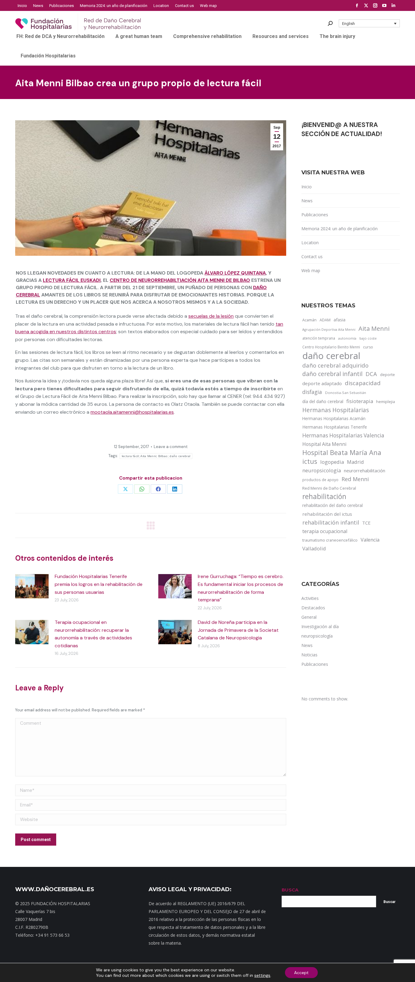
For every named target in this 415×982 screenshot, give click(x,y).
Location (310, 242)
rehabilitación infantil (330, 522)
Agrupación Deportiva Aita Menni (328, 329)
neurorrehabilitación (364, 470)
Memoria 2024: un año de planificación (339, 228)
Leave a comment (170, 446)
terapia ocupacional (324, 531)
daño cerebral (331, 356)
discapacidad (363, 383)
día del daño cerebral (322, 401)
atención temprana (318, 338)
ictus (309, 461)
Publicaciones (314, 214)
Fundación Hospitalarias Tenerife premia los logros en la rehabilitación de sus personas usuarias (98, 584)
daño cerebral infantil (332, 374)
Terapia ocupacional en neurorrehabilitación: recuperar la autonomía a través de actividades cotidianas (93, 634)
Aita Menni (373, 329)
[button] (369, 23)
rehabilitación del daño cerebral (332, 505)
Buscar (389, 902)
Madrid (355, 461)
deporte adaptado (322, 383)
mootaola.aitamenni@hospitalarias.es (132, 412)
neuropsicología (321, 470)
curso (368, 347)
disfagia (312, 391)
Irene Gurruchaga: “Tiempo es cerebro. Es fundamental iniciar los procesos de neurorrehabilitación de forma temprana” (240, 588)
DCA (371, 374)
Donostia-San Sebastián (345, 392)
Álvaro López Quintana (235, 273)
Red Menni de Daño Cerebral (329, 488)
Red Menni (355, 479)
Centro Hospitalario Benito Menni (331, 346)
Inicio (306, 187)
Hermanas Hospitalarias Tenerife (334, 427)
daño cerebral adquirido (335, 365)
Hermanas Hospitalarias (335, 410)
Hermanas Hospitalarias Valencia (343, 435)
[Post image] (32, 586)
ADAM (325, 320)
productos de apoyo (320, 479)
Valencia (370, 539)
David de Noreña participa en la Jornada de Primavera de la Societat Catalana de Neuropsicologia (238, 630)
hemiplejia (385, 401)
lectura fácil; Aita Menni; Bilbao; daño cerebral (156, 456)
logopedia (332, 461)
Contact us (312, 256)
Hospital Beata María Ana (341, 453)
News (307, 201)
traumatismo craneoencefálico (330, 540)
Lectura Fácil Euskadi (72, 280)
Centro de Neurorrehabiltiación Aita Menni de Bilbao (180, 280)
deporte (387, 374)
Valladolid (314, 548)
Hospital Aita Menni (324, 444)
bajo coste (368, 338)
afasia (339, 320)
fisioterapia (359, 401)
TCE (366, 523)
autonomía (347, 338)
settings (262, 975)
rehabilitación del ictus (327, 514)
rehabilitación (324, 497)
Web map (310, 270)
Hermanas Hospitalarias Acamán (333, 418)
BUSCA (290, 890)
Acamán (309, 320)
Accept (301, 972)
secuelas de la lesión (211, 316)
